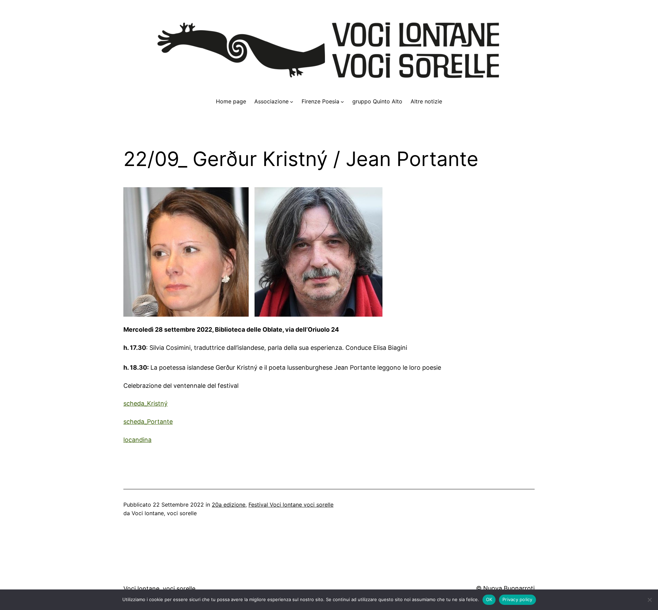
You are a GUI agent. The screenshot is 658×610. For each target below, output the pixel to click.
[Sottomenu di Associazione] (291, 101)
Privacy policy (517, 599)
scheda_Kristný (145, 403)
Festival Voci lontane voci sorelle (290, 504)
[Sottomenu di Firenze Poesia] (342, 101)
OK (489, 599)
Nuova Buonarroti (509, 588)
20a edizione (228, 504)
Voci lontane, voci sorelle (159, 588)
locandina (137, 439)
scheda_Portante (148, 421)
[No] (649, 599)
